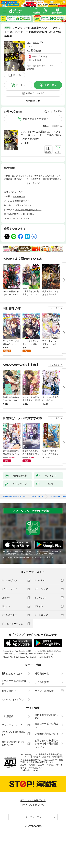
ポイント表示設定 (44, 690)
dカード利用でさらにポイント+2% (40, 66)
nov (28, 42)
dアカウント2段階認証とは (14, 734)
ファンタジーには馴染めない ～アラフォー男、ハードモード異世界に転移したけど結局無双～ (40, 135)
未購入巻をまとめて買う (36, 119)
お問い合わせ (9, 690)
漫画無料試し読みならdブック (14, 496)
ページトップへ (33, 817)
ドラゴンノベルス (23, 205)
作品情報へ (31, 101)
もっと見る (54, 308)
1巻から (46, 126)
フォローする (41, 42)
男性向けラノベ (22, 201)
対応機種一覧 (42, 673)
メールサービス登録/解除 (14, 682)
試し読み (17, 75)
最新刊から (57, 126)
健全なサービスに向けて (46, 725)
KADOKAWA (19, 196)
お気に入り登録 (55, 111)
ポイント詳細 (35, 60)
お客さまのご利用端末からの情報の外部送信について (46, 743)
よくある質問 (42, 682)
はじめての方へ (14, 673)
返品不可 (30, 69)
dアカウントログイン (13, 699)
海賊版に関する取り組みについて (13, 743)
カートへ (20, 85)
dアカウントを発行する (33, 800)
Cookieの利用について (47, 733)
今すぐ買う (50, 85)
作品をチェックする (35, 93)
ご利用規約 (8, 716)
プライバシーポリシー (13, 725)
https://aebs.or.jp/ (30, 770)
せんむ (36, 42)
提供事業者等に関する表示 (46, 716)
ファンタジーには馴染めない (28, 209)
